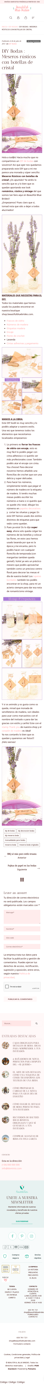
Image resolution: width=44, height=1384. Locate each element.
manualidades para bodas (15, 840)
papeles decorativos (30, 508)
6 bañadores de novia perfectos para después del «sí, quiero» (27, 1062)
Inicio (4, 27)
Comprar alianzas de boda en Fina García (25, 1137)
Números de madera (17, 324)
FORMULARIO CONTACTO (33, 1315)
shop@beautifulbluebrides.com (22, 1340)
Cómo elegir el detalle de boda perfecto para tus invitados (26, 1107)
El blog (33, 1278)
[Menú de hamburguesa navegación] (33, 17)
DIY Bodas (13, 27)
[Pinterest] (22, 1236)
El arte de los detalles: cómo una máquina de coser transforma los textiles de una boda (27, 1076)
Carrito (12, 1298)
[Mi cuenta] (18, 17)
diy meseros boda (12, 835)
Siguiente (22, 867)
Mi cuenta (11, 1289)
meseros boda (10, 845)
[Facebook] (12, 1236)
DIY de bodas (26, 161)
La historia (33, 1269)
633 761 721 (33, 1310)
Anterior (22, 856)
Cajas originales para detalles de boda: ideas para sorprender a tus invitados (27, 1047)
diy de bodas (10, 831)
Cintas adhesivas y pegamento (22, 343)
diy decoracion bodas (26, 831)
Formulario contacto (22, 1344)
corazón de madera (12, 730)
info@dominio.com (12, 1168)
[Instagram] (32, 1236)
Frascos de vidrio (15, 320)
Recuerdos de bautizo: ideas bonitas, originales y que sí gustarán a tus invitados (26, 1123)
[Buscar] (10, 17)
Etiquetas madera (16, 328)
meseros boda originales (28, 845)
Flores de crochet (16, 335)
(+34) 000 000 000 (11, 1164)
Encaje (10, 332)
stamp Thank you (11, 727)
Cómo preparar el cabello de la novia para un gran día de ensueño (25, 1092)
